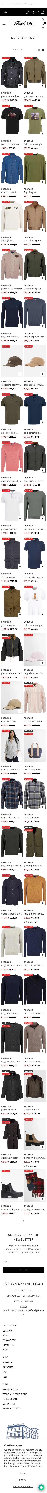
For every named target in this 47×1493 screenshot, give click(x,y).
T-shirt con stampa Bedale (33, 625)
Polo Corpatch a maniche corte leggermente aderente (12, 433)
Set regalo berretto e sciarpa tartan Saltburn (34, 1209)
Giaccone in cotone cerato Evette (10, 1158)
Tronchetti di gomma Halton (34, 1158)
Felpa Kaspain (30, 192)
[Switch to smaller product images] (43, 50)
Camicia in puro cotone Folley (31, 817)
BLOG (5, 1349)
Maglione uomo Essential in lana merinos (9, 1013)
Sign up (23, 1269)
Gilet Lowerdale (8, 577)
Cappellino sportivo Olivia (33, 673)
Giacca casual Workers (11, 288)
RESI (5, 1376)
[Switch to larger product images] (39, 50)
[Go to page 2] (29, 1221)
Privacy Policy (34, 1466)
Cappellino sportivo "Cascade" (10, 384)
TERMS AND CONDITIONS (15, 1394)
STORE (6, 1335)
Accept (23, 1473)
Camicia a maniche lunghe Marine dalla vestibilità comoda (33, 721)
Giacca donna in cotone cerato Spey (33, 1109)
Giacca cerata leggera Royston (34, 481)
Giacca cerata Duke (10, 96)
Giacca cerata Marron (11, 673)
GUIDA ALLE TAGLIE (12, 1408)
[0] (43, 23)
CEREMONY (8, 1330)
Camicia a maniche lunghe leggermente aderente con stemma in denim (12, 192)
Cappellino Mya (8, 721)
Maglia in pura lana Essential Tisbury (33, 913)
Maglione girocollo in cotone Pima (34, 336)
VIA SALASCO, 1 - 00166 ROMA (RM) (23, 1295)
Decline (23, 1479)
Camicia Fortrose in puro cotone (10, 817)
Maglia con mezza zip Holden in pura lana (34, 1013)
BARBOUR (6, 93)
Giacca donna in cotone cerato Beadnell (8, 1109)
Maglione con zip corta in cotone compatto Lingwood (10, 336)
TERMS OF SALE (10, 1399)
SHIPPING (7, 1362)
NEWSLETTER (9, 1344)
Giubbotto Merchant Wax (33, 96)
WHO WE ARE (9, 1340)
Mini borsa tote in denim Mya (32, 769)
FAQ (5, 1371)
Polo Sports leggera (33, 577)
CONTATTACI (9, 1403)
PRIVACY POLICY (10, 1389)
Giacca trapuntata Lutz (11, 913)
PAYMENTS (8, 1367)
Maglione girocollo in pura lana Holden (11, 865)
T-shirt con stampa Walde (33, 144)
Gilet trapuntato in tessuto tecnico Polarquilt (32, 865)
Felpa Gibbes (7, 240)
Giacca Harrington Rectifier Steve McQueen (32, 240)
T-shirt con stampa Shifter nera (10, 144)
